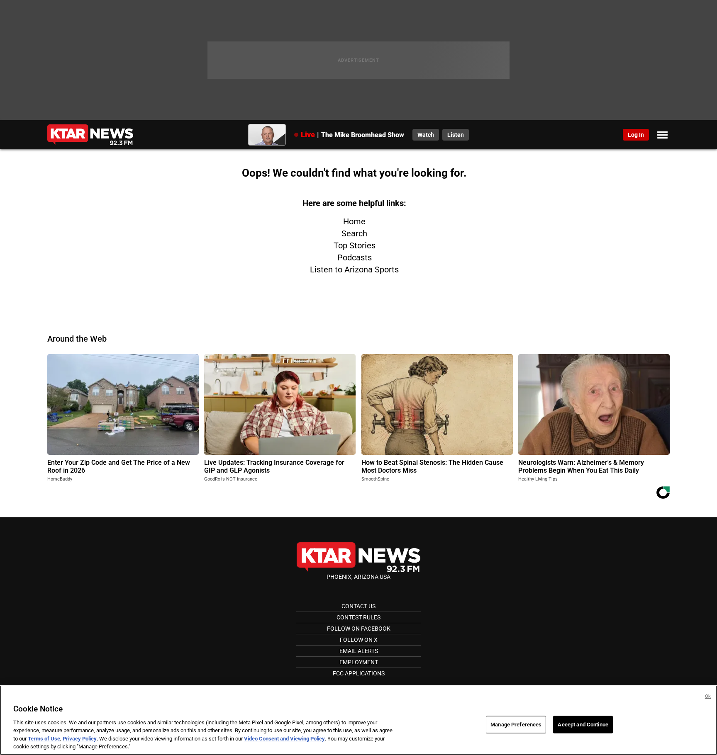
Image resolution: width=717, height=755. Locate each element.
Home (354, 221)
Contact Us (358, 606)
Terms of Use (44, 739)
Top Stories (355, 245)
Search (354, 233)
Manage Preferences (515, 724)
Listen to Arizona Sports (354, 269)
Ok (708, 696)
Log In (636, 134)
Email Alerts (358, 651)
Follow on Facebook (358, 628)
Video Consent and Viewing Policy (284, 739)
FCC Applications (359, 673)
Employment (358, 662)
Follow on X (359, 639)
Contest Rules (358, 617)
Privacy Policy (80, 739)
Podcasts (354, 257)
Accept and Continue (583, 724)
